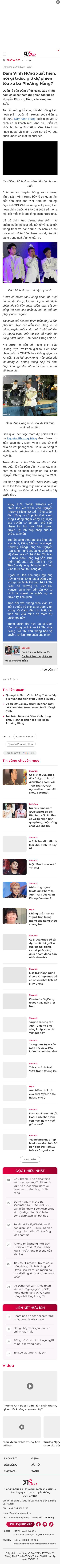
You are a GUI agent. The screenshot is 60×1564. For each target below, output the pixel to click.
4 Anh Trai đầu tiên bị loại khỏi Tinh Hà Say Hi (43, 845)
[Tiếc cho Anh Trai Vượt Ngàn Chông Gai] (15, 1070)
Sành (35, 1471)
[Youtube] (44, 1524)
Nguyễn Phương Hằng (22, 438)
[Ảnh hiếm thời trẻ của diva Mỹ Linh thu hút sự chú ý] (15, 1093)
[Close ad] (58, 2)
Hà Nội (6, 1530)
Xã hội (35, 1464)
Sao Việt (26, 648)
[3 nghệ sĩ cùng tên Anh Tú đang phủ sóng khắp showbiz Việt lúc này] (15, 1024)
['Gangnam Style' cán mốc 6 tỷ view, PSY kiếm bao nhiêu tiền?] (15, 1047)
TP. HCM (7, 1540)
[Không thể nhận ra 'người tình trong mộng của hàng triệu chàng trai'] (15, 916)
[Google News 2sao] (20, 754)
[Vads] (58, 49)
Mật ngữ (10, 1471)
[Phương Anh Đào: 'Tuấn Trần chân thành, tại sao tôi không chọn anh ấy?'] (30, 1386)
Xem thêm (30, 1159)
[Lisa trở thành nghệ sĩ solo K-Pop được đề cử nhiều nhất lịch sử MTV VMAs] (15, 975)
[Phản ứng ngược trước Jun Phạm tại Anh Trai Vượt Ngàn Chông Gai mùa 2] (15, 890)
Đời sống (33, 804)
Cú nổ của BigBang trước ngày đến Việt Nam (42, 1003)
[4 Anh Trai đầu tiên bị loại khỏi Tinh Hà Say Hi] (15, 844)
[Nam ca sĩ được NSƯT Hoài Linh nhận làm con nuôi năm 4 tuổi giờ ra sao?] (15, 1116)
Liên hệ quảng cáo (20, 1524)
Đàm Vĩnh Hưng (25, 118)
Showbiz (13, 60)
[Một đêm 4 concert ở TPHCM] (15, 867)
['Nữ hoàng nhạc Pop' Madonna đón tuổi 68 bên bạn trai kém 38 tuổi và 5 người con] (15, 1142)
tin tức (32, 1315)
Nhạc (28, 60)
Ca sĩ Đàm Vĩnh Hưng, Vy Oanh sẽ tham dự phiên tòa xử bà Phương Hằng (28, 656)
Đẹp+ (31, 909)
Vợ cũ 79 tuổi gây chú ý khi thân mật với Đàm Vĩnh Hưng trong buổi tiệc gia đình (31, 707)
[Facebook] (38, 1524)
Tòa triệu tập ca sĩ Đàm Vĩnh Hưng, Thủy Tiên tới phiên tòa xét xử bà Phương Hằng (29, 720)
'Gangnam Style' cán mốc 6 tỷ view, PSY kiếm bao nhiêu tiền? (43, 1048)
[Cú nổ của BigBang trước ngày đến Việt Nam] (15, 1001)
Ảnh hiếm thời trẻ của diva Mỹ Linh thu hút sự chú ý (42, 1094)
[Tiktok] (51, 1524)
